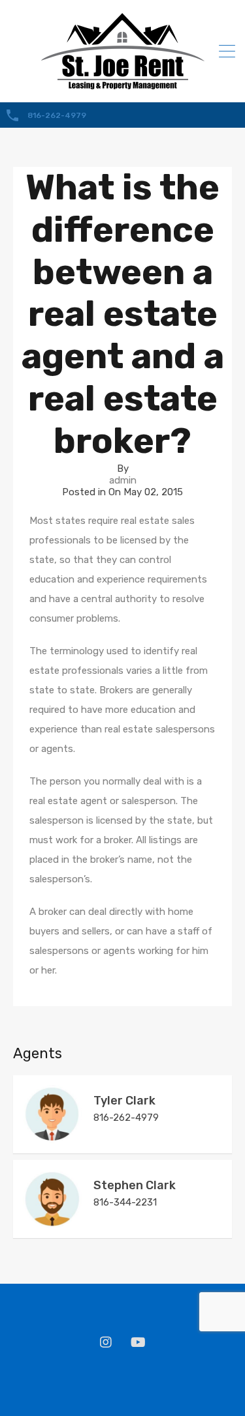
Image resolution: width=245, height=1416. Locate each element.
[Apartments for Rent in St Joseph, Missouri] (122, 83)
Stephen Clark (134, 1185)
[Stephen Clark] (52, 1222)
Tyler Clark (124, 1100)
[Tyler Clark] (52, 1138)
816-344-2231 (125, 1202)
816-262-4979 (56, 115)
